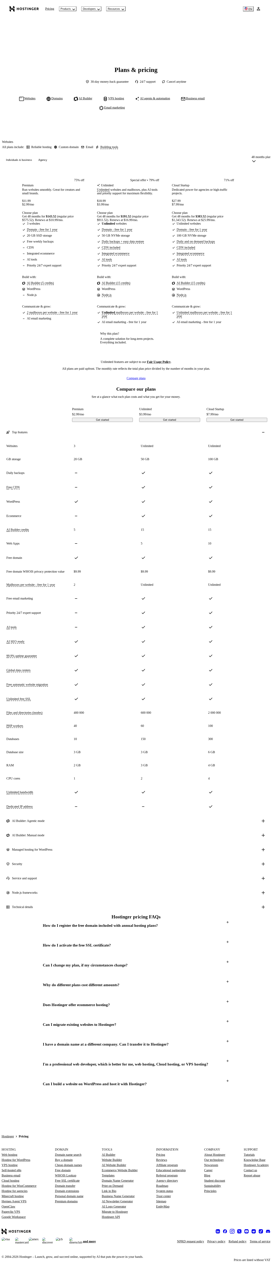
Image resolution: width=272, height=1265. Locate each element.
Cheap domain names (68, 1165)
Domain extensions (67, 1191)
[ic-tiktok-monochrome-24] (260, 1231)
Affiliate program (167, 1165)
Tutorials (249, 1154)
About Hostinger (214, 1154)
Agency (42, 159)
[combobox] (261, 159)
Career (208, 1170)
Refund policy (238, 1241)
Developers (89, 8)
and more (89, 1241)
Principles (210, 1191)
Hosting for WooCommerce (19, 1185)
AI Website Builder (114, 1165)
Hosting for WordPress (16, 1160)
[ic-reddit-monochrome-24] (253, 1231)
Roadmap (162, 1185)
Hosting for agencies (14, 1191)
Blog (207, 1175)
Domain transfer (65, 1185)
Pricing (49, 8)
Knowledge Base (254, 1160)
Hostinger (8, 1136)
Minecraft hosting (13, 1196)
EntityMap (162, 1206)
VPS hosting (10, 1165)
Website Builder (112, 1160)
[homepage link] (24, 9)
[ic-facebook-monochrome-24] (225, 1231)
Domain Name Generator (118, 1180)
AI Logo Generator (114, 1206)
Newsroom (211, 1165)
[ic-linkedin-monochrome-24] (217, 1231)
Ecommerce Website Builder (120, 1170)
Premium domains (66, 1201)
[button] (136, 925)
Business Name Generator (118, 1196)
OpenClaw (8, 1206)
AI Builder (108, 1154)
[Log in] (258, 9)
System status (164, 1191)
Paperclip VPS (11, 1211)
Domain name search (68, 1154)
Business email (11, 1175)
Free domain (63, 1170)
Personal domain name (69, 1196)
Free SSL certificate (67, 1180)
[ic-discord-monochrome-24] (268, 1231)
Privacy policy (216, 1241)
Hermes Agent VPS (14, 1201)
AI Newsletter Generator (117, 1201)
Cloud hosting (10, 1180)
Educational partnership (171, 1170)
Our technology (214, 1160)
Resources (114, 8)
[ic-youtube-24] (246, 1231)
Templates (108, 1175)
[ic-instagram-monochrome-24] (232, 1231)
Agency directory (167, 1180)
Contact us (250, 1170)
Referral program (167, 1175)
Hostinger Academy (256, 1165)
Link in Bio (109, 1191)
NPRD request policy (190, 1241)
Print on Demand (112, 1185)
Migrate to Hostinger (115, 1211)
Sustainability (212, 1185)
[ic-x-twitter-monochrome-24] (239, 1231)
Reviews (161, 1160)
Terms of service (260, 1241)
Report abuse (252, 1175)
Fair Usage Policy (159, 362)
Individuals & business (19, 159)
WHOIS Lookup (65, 1175)
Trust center (163, 1196)
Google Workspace (14, 1217)
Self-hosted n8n (11, 1170)
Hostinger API (111, 1217)
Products (66, 8)
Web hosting (9, 1154)
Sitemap (161, 1201)
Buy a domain (64, 1160)
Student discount (214, 1180)
